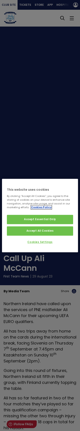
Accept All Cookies (40, 231)
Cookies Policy (41, 207)
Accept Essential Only (40, 219)
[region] (40, 215)
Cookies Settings (39, 242)
